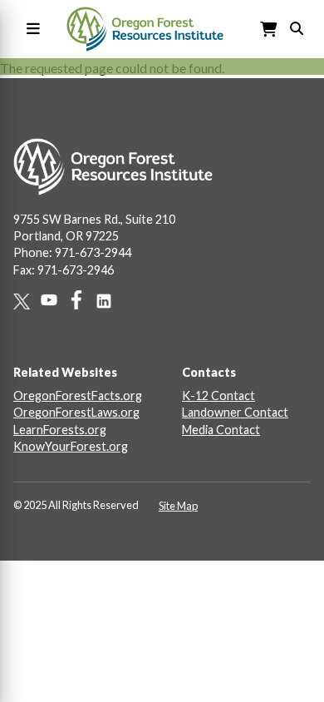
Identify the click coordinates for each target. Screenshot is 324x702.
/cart (269, 29)
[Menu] (30, 29)
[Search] (296, 27)
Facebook (82, 299)
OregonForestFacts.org (77, 395)
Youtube (54, 299)
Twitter (27, 301)
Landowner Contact (235, 412)
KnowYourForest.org (70, 446)
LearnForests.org (59, 430)
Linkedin (109, 301)
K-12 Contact (218, 395)
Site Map (178, 505)
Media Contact (221, 430)
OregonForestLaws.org (76, 412)
